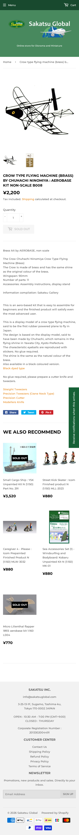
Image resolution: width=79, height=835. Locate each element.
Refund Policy (39, 756)
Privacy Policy (39, 761)
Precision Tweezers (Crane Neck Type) (28, 393)
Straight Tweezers (15, 389)
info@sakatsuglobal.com (39, 696)
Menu (12, 5)
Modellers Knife (13, 402)
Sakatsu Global (27, 812)
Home (7, 62)
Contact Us (39, 746)
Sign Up (68, 794)
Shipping (28, 199)
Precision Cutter (14, 397)
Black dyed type (14, 368)
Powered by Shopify (55, 812)
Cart (73, 5)
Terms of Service (40, 766)
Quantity (9, 210)
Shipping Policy (39, 751)
